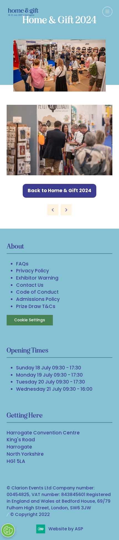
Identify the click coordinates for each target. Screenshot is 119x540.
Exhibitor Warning (37, 278)
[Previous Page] (52, 209)
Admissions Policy (38, 299)
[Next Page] (66, 209)
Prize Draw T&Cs (35, 306)
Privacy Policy (32, 270)
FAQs (22, 263)
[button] (107, 12)
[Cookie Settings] (8, 530)
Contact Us (29, 285)
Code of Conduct (37, 292)
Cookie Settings (29, 320)
